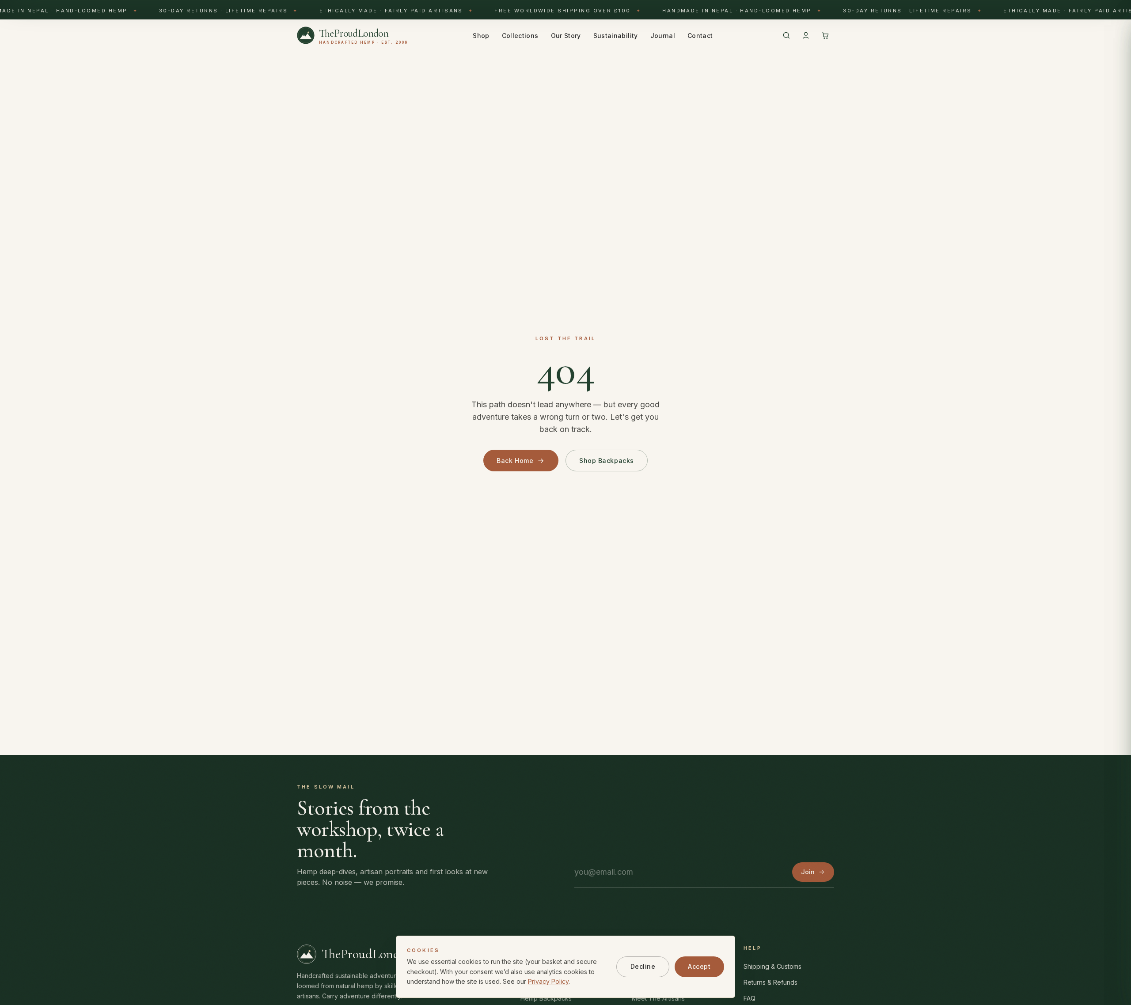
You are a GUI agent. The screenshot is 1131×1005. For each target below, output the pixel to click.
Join (808, 872)
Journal (662, 35)
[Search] (786, 35)
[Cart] (825, 35)
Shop (481, 35)
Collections (520, 35)
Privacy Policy (548, 981)
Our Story (566, 35)
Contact (700, 35)
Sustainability (615, 35)
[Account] (806, 35)
